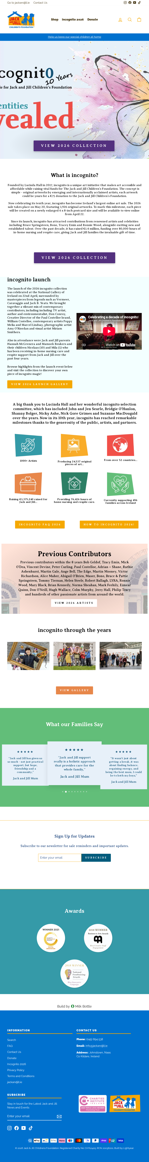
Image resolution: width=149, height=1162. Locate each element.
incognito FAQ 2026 (40, 524)
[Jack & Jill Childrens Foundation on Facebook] (16, 1128)
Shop (54, 19)
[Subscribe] (59, 1116)
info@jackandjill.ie (97, 1045)
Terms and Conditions (20, 1076)
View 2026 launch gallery (40, 384)
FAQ (10, 1046)
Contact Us (40, 2)
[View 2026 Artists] (74, 579)
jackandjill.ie (14, 1082)
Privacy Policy (15, 1070)
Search (11, 1040)
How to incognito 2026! (109, 524)
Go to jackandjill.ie (18, 2)
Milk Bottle (83, 1006)
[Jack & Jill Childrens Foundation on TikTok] (31, 1128)
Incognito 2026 (16, 1064)
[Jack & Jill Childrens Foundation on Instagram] (9, 1128)
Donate (92, 19)
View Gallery (74, 690)
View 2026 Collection (74, 258)
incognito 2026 (73, 19)
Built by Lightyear (124, 1148)
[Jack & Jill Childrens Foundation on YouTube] (23, 1128)
